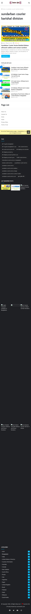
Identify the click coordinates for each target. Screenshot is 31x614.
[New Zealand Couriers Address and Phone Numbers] (5, 483)
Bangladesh (5, 554)
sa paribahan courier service (21, 162)
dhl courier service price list (8, 149)
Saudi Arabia (5, 597)
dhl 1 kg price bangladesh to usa (9, 146)
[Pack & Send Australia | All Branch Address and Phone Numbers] (15, 483)
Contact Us (4, 114)
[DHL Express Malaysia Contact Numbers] (25, 244)
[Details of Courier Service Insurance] (15, 363)
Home (3, 9)
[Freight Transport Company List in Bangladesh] (5, 363)
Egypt (3, 582)
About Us (3, 111)
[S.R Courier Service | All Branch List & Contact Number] (5, 83)
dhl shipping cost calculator (22, 149)
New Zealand (5, 569)
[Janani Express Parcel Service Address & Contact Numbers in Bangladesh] (5, 96)
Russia (3, 574)
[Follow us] (28, 132)
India (3, 556)
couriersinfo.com (20, 606)
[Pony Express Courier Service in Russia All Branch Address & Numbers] (25, 483)
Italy (3, 577)
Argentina (4, 579)
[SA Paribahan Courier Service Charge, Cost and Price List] (5, 76)
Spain (3, 592)
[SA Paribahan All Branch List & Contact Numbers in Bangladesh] (5, 89)
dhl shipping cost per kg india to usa (10, 154)
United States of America (8, 559)
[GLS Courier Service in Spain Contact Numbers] (5, 187)
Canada (4, 567)
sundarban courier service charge (9, 171)
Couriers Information (7, 561)
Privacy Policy (4, 122)
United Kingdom (6, 584)
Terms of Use (4, 124)
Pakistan (4, 589)
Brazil (3, 587)
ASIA (3, 551)
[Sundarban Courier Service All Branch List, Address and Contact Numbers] (5, 69)
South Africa (5, 572)
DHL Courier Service (23, 146)
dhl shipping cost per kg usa (8, 157)
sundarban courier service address (9, 168)
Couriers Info (26, 604)
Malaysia (4, 594)
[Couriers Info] (15, 2)
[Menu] (2, 3)
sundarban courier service (8, 165)
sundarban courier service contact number (11, 173)
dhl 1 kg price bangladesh (7, 144)
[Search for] (29, 3)
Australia (4, 564)
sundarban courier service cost (9, 176)
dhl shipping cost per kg (7, 152)
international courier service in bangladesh (11, 160)
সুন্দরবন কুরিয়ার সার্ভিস (21, 176)
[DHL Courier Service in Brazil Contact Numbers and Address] (25, 363)
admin (3, 43)
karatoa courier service (7, 162)
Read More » (5, 56)
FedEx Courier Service (21, 157)
